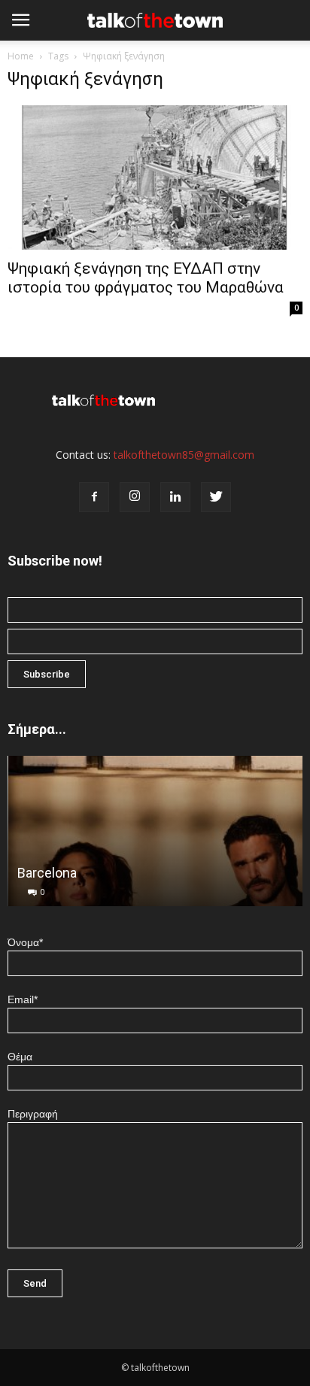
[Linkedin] (175, 497)
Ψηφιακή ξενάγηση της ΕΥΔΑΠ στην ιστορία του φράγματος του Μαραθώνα (146, 277)
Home (21, 56)
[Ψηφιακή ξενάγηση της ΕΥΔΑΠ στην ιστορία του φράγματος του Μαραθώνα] (155, 177)
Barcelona (46, 873)
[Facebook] (94, 497)
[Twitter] (216, 497)
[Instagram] (135, 497)
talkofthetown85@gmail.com (184, 454)
